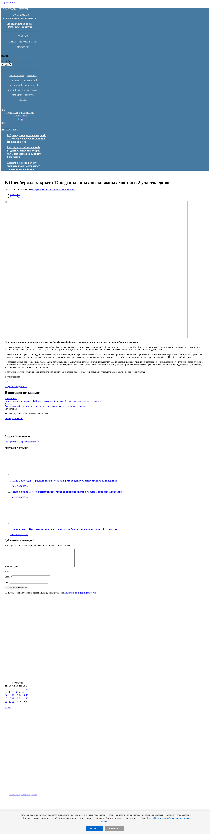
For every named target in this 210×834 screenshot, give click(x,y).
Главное (23, 36)
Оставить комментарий (64, 189)
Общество (31, 76)
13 (17, 695)
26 (13, 701)
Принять (94, 828)
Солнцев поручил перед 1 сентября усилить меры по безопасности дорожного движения (59, 660)
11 (10, 695)
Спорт (11, 90)
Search (5, 65)
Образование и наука (27, 90)
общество (9, 386)
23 (27, 698)
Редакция (20, 793)
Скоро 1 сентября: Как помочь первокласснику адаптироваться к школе (157, 634)
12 (13, 695)
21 (20, 698)
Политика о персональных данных (23, 795)
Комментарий (12, 566)
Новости (23, 47)
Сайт (7, 582)
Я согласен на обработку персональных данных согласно (52, 593)
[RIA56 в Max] (22, 120)
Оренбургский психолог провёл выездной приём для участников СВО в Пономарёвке (58, 634)
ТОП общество (17, 197)
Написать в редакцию (20, 113)
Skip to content (8, 2)
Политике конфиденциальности (80, 593)
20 (17, 698)
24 (6, 701)
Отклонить (114, 828)
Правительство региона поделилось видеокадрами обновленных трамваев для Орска (58, 668)
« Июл (8, 707)
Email (8, 577)
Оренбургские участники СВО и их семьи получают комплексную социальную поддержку (61, 677)
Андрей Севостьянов (42, 189)
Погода (23, 100)
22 (23, 698)
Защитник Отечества (23, 41)
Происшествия (16, 76)
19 (13, 698)
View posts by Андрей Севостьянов (22, 441)
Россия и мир (29, 85)
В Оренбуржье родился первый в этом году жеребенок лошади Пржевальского (26, 138)
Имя (8, 571)
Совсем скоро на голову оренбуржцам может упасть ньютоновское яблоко (24, 166)
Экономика (29, 81)
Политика (16, 81)
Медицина (15, 85)
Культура (29, 95)
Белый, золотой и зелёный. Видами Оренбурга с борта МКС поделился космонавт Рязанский (24, 152)
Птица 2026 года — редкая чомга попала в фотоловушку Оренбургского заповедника (58, 617)
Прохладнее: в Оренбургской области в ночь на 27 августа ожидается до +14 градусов (58, 651)
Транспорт (17, 95)
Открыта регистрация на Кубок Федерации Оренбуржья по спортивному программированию (63, 626)
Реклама (34, 793)
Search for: (6, 61)
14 (20, 695)
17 (6, 698)
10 (6, 695)
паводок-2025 (20, 386)
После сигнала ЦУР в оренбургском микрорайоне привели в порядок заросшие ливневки (60, 643)
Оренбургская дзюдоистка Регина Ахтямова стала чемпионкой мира (157, 660)
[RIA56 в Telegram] (19, 120)
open (3, 122)
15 (23, 695)
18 (10, 698)
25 (10, 701)
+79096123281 (20, 115)
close (3, 110)
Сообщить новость (14, 418)
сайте (122, 357)
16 (27, 695)
